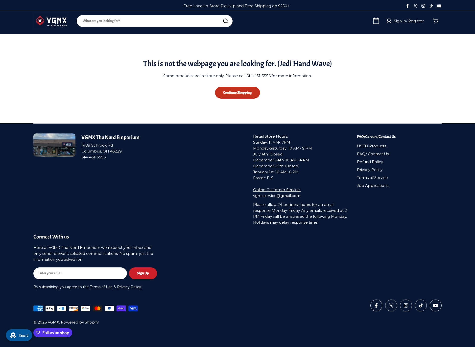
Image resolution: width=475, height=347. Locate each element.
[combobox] (155, 21)
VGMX (53, 322)
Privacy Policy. (129, 287)
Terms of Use (101, 287)
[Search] (226, 21)
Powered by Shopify (80, 322)
